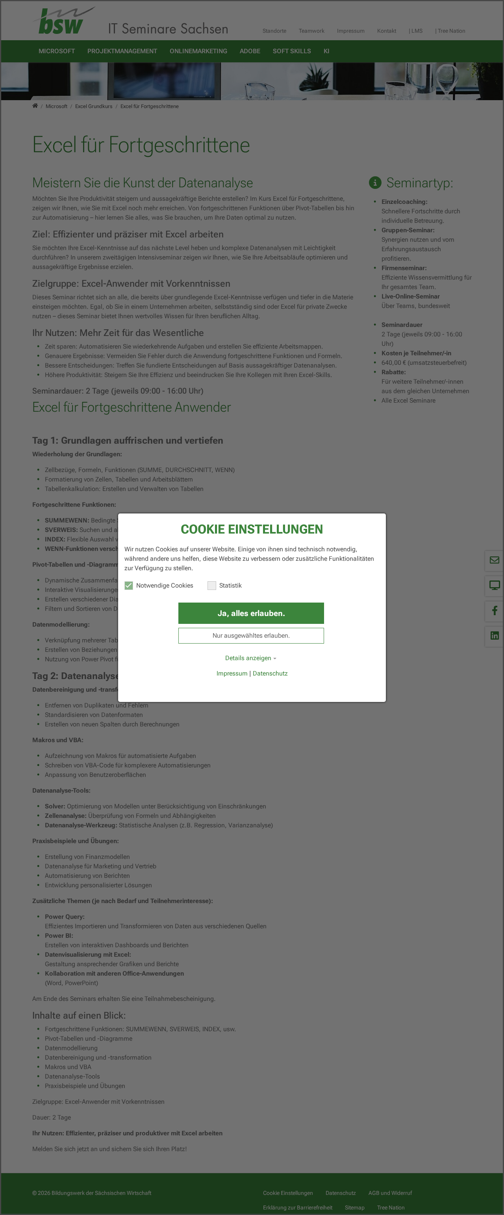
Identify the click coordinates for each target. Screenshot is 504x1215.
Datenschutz (270, 673)
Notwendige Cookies (164, 585)
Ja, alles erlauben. (251, 613)
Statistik (230, 585)
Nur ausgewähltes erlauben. (251, 635)
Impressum (232, 673)
